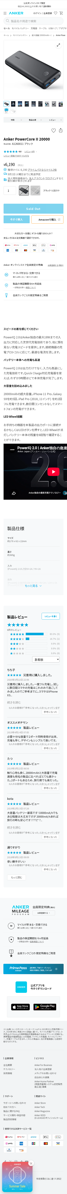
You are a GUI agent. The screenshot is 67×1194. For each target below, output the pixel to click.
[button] (5, 13)
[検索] (7, 21)
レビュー (52, 119)
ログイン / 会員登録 (42, 13)
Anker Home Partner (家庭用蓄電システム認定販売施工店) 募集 (48, 1084)
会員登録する (42, 913)
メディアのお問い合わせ (45, 1073)
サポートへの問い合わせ (14, 1102)
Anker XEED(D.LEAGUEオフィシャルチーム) (48, 1116)
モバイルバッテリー (20, 28)
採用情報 (7, 1073)
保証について (31, 287)
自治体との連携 (41, 1077)
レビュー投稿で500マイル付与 (16, 155)
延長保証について (37, 941)
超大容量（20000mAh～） (42, 35)
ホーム (6, 35)
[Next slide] (58, 70)
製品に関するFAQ (11, 1111)
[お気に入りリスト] (55, 13)
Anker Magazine (42, 1111)
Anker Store (40, 1102)
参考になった (50, 712)
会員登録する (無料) (55, 265)
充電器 (34, 28)
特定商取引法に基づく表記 (48, 1178)
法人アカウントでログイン (42, 178)
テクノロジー (9, 1069)
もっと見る (31, 585)
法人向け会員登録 (43, 1069)
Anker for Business (43, 1064)
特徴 (12, 119)
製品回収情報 (9, 1119)
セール (7, 28)
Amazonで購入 (47, 219)
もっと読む (16, 877)
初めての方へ (9, 1106)
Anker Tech (39, 1106)
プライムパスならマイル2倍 (42, 169)
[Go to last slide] (9, 70)
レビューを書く (50, 616)
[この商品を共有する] (60, 130)
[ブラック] (24, 191)
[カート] (61, 13)
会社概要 (7, 1064)
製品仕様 (32, 119)
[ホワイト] (35, 191)
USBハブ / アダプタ (57, 28)
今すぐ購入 (16, 219)
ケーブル (43, 28)
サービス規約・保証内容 (14, 1115)
